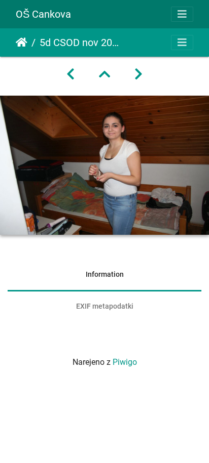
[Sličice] (104, 74)
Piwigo (125, 362)
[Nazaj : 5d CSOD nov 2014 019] (70, 74)
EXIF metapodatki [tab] (104, 306)
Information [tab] (105, 274)
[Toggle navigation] (182, 14)
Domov (21, 42)
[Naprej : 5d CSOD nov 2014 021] (138, 74)
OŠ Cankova (43, 14)
